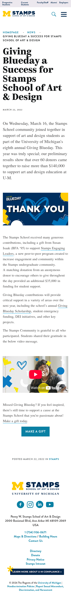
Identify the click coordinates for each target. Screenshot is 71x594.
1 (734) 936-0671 (35, 532)
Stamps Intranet (35, 563)
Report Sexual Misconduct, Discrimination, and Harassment (41, 588)
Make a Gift (35, 431)
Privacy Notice (35, 559)
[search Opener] (53, 14)
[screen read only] (64, 14)
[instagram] (30, 504)
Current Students (25, 3)
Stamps (54, 459)
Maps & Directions (25, 536)
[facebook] (20, 504)
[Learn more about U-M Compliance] (35, 570)
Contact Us (36, 541)
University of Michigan (49, 583)
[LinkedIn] (39, 504)
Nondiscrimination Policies (20, 586)
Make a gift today (15, 421)
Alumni (54, 2)
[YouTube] (50, 504)
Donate (35, 555)
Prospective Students (7, 3)
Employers (63, 2)
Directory (35, 551)
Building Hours (48, 536)
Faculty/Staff (42, 2)
